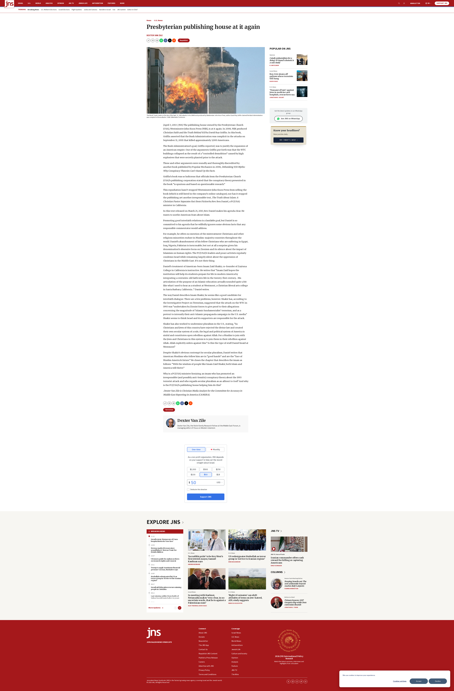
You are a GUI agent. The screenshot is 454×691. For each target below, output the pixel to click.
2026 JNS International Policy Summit (289, 657)
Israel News (273, 71)
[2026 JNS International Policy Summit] (289, 640)
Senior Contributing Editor (293, 578)
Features (111, 3)
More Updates (154, 608)
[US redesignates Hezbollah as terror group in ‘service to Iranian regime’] (247, 540)
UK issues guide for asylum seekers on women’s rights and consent (165, 560)
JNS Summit (121, 10)
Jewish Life (83, 3)
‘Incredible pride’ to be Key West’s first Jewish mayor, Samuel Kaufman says (205, 559)
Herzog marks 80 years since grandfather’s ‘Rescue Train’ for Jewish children (164, 550)
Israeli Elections (64, 10)
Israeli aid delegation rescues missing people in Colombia (166, 588)
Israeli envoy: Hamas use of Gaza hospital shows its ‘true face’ (164, 540)
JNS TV (71, 3)
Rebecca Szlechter (235, 603)
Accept (418, 681)
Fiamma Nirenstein (291, 589)
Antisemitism (97, 3)
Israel (20, 3)
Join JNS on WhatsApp (290, 119)
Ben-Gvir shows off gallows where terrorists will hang (281, 76)
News (149, 20)
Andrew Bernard (194, 564)
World (38, 3)
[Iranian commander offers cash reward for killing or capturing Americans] (289, 544)
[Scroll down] (179, 608)
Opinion (60, 3)
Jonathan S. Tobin (291, 607)
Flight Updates (77, 10)
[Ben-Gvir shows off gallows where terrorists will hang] (302, 75)
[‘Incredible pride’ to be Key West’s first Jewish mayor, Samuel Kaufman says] (207, 540)
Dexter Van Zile (155, 35)
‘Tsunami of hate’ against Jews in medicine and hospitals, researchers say (282, 92)
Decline (438, 681)
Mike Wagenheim (234, 562)
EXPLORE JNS (164, 522)
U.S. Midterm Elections (49, 10)
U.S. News (158, 20)
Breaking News (158, 531)
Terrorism (169, 410)
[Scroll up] (175, 608)
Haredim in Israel (105, 10)
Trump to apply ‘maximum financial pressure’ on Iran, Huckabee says (165, 569)
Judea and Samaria (90, 10)
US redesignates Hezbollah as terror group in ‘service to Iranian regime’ (247, 557)
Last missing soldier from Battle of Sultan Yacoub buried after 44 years (165, 597)
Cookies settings (399, 681)
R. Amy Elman (274, 65)
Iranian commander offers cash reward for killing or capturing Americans (287, 560)
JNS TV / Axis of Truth (278, 554)
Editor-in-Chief (132, 10)
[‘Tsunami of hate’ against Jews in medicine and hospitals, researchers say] (302, 91)
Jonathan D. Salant (277, 98)
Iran (114, 10)
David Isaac (274, 81)
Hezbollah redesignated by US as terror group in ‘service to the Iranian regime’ (166, 578)
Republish (184, 40)
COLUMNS (277, 572)
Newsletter (415, 3)
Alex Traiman (193, 606)
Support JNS (442, 3)
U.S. (29, 3)
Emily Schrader (276, 566)
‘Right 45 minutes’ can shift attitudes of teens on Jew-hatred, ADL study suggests (245, 598)
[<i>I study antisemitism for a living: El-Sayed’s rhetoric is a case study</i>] (302, 59)
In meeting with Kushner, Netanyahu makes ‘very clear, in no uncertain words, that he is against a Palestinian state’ (207, 599)
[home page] (9, 4)
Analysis (49, 3)
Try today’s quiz (288, 140)
